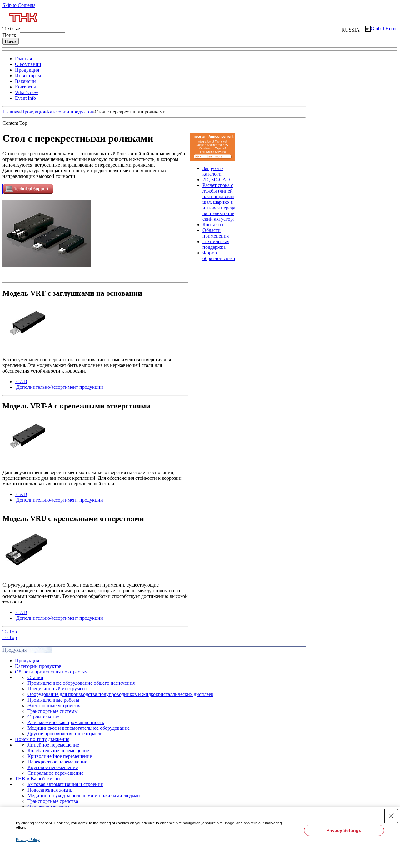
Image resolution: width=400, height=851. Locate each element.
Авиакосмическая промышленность (66, 722)
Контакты (25, 86)
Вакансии (25, 81)
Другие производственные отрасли (65, 733)
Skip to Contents (18, 5)
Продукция (27, 70)
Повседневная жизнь (50, 790)
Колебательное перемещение (58, 750)
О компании (28, 64)
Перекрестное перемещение (57, 761)
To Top (9, 631)
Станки (35, 677)
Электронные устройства (55, 705)
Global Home (384, 28)
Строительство (43, 716)
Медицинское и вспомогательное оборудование (79, 728)
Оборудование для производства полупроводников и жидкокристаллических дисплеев (120, 694)
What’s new (26, 92)
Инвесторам (28, 75)
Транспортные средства (53, 801)
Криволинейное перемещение (60, 756)
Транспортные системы (53, 711)
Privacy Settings (344, 830)
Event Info (25, 98)
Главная (23, 58)
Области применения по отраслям (51, 671)
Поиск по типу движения (42, 739)
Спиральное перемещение (55, 773)
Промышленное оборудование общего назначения (81, 683)
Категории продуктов (70, 111)
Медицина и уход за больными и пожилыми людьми (84, 795)
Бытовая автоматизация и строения (65, 784)
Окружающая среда (48, 806)
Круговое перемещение (53, 767)
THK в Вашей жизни (37, 778)
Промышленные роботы (53, 700)
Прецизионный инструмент (57, 688)
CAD (21, 381)
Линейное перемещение (53, 745)
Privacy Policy (28, 840)
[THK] (23, 24)
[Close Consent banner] (391, 816)
